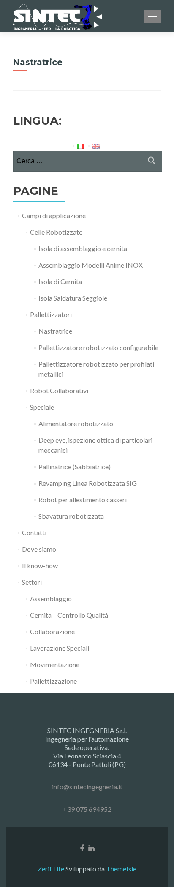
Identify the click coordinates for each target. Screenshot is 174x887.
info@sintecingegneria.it (87, 787)
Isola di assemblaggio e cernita (82, 248)
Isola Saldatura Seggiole (72, 298)
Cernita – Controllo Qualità (69, 615)
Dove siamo (39, 549)
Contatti (34, 532)
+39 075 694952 (87, 809)
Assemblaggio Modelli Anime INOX (90, 265)
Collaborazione (52, 631)
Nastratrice (55, 331)
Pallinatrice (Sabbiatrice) (74, 467)
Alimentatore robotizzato (75, 423)
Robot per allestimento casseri (82, 500)
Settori (32, 582)
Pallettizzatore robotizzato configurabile (98, 347)
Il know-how (40, 565)
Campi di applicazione (54, 215)
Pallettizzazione (53, 681)
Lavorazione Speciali (59, 648)
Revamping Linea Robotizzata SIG (87, 483)
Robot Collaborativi (59, 390)
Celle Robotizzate (56, 232)
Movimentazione (54, 664)
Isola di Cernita (60, 281)
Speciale (42, 407)
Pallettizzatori (51, 314)
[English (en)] (96, 145)
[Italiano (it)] (80, 145)
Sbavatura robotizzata (71, 516)
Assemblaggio (51, 598)
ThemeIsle (121, 869)
